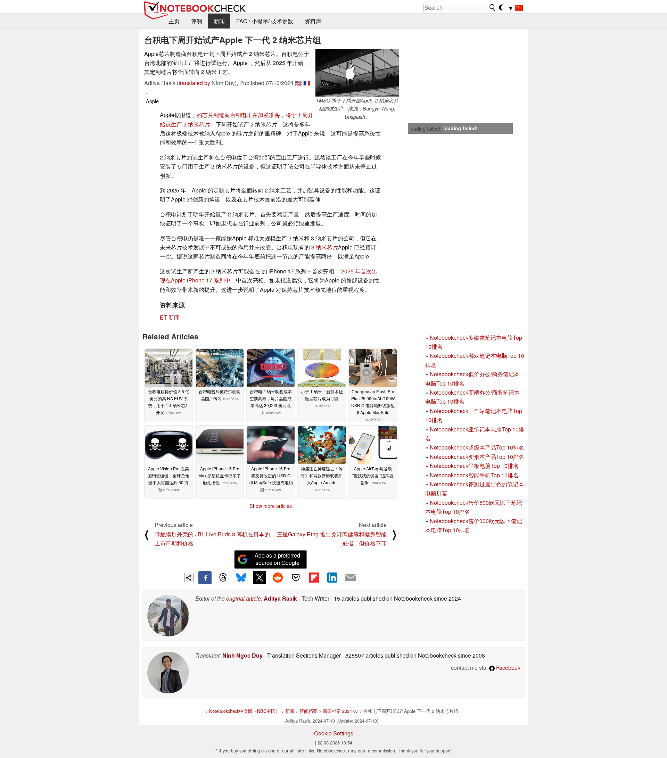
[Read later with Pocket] (296, 577)
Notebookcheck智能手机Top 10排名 (474, 475)
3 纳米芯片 (324, 247)
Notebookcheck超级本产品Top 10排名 (477, 447)
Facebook (507, 668)
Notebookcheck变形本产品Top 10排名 (477, 457)
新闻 (219, 21)
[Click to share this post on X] (259, 577)
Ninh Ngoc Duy (242, 655)
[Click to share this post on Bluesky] (241, 577)
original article (243, 598)
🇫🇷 (306, 83)
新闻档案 (308, 711)
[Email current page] (350, 577)
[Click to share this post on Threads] (223, 577)
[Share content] (188, 577)
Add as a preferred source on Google (277, 559)
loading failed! (425, 128)
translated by (194, 83)
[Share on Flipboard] (314, 577)
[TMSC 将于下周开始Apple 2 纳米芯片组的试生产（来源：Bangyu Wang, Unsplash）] (357, 73)
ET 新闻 (170, 317)
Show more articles (270, 505)
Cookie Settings (333, 733)
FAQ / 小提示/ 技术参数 (264, 21)
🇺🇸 (298, 83)
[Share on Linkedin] (332, 577)
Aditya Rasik (280, 598)
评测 (196, 21)
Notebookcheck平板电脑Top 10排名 (474, 466)
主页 (174, 21)
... (146, 92)
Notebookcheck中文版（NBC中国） (244, 711)
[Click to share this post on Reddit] (277, 577)
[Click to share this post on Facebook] (205, 577)
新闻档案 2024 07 (340, 711)
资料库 (313, 21)
